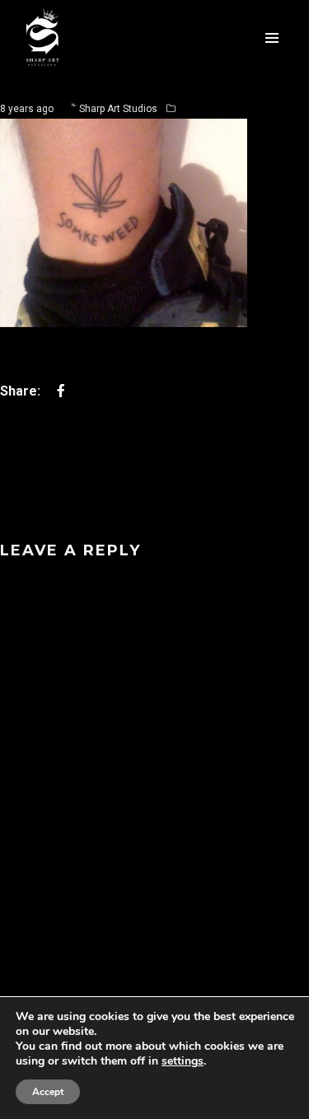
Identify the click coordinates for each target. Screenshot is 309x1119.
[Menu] (272, 37)
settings (183, 1061)
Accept (47, 1091)
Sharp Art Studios (118, 109)
